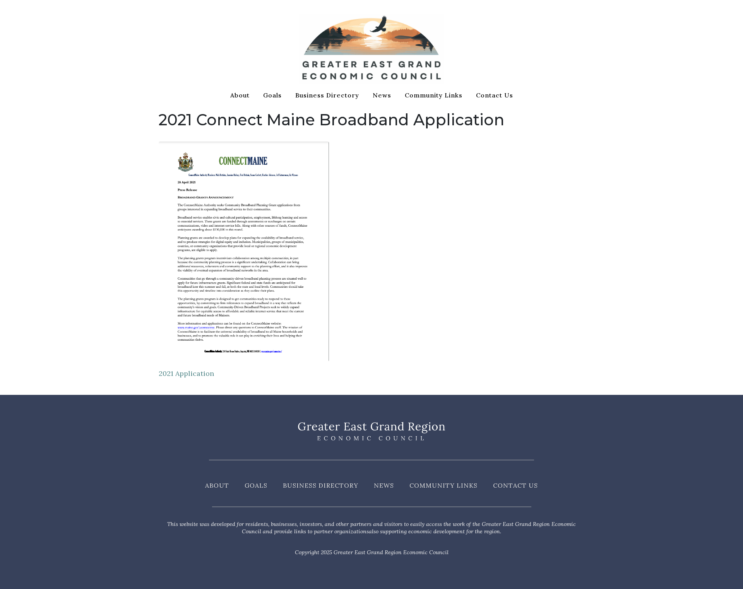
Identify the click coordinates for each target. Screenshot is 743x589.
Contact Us (494, 95)
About (240, 95)
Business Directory (327, 95)
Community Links (433, 95)
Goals (272, 95)
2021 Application (186, 373)
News (382, 95)
